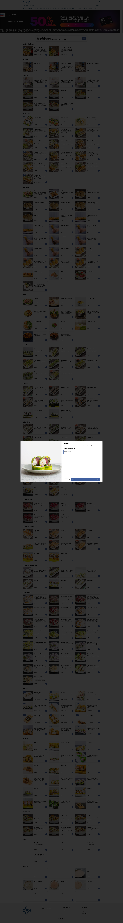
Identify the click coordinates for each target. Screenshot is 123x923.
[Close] (100, 442)
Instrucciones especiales (69, 448)
